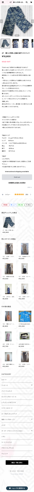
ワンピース (5, 385)
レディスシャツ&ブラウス (9, 402)
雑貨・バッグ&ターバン (8, 419)
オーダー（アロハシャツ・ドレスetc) (12, 431)
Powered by (15, 474)
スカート (4, 379)
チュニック (5, 453)
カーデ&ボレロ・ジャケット (9, 414)
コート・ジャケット (7, 442)
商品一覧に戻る (17, 463)
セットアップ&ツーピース (9, 396)
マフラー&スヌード (7, 408)
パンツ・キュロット (7, 391)
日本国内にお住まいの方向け (17, 182)
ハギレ (3, 436)
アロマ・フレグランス (8, 448)
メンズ (3, 425)
